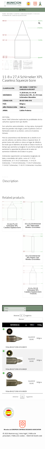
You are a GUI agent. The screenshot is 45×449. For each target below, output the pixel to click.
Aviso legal (23, 433)
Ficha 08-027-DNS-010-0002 (16, 369)
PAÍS (39, 325)
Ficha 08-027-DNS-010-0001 (16, 347)
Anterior (15, 397)
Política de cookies (18, 436)
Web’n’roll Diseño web (34, 436)
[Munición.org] (22, 4)
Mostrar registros (22, 315)
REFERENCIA (14, 325)
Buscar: (21, 319)
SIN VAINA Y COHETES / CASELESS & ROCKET (19, 14)
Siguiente (29, 397)
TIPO (31, 325)
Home (4, 14)
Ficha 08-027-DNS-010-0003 (16, 391)
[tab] (3, 177)
